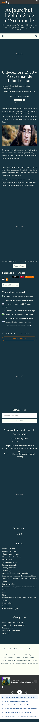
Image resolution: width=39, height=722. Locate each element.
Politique (5, 606)
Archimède (21, 454)
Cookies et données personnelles (18, 663)
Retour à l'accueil (19, 266)
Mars (4, 595)
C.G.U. (15, 660)
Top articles (25, 657)
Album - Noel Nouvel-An (11, 557)
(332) (6, 633)
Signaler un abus (6, 660)
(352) (8, 628)
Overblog (31, 649)
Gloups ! (5, 581)
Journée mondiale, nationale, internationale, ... (19, 587)
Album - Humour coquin (11, 554)
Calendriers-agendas (9, 565)
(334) (11, 631)
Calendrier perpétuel (9, 562)
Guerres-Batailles (8, 584)
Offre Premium (4, 663)
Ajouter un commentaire (19, 338)
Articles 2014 (7, 560)
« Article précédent (9, 261)
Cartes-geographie (9, 568)
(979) (12, 622)
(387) (13, 625)
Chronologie (6, 570)
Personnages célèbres (22, 96)
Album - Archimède (9, 551)
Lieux (4, 590)
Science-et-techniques (10, 609)
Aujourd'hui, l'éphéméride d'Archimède (19, 15)
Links (4, 592)
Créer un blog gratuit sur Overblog (11, 657)
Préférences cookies (33, 663)
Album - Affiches (8, 549)
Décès (12, 96)
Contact (32, 657)
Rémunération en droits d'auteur (27, 660)
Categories (6, 89)
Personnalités (7, 603)
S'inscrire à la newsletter (10, 285)
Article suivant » (31, 261)
